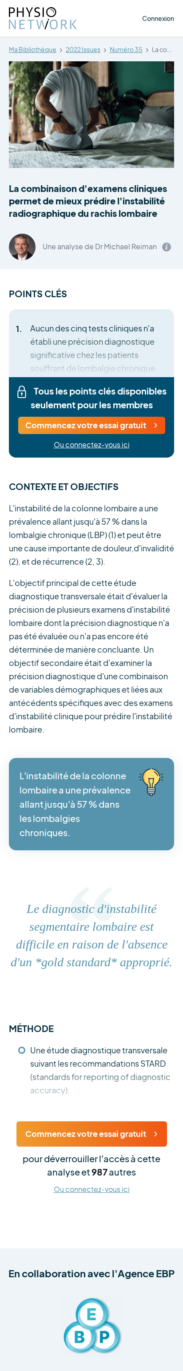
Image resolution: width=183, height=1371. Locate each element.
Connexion (158, 18)
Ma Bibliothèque (32, 49)
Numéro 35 (126, 49)
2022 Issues (83, 49)
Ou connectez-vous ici (92, 445)
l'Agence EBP (143, 1273)
